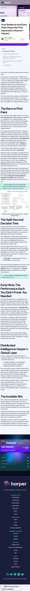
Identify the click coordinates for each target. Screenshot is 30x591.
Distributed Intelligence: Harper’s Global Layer (12, 61)
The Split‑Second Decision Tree (10, 54)
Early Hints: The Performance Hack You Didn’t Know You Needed (12, 57)
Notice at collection (7, 589)
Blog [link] (3, 20)
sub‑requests (9, 277)
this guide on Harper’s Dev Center (13, 188)
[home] (6, 2)
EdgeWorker (23, 232)
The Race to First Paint (9, 51)
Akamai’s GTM (23, 246)
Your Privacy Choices (12, 586)
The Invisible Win (7, 65)
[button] (27, 2)
